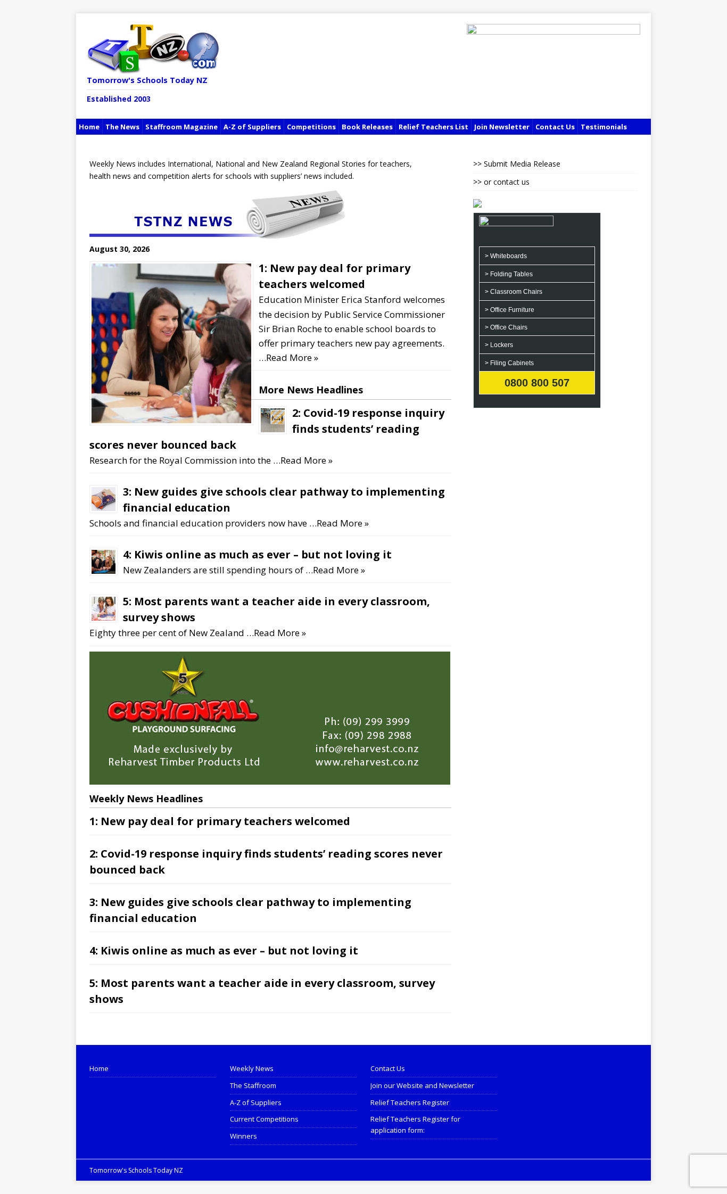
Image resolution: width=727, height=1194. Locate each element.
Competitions (311, 126)
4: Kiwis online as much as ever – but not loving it (257, 554)
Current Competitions (264, 1119)
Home (89, 126)
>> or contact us (501, 182)
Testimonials (604, 126)
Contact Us (555, 126)
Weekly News (252, 1068)
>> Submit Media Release (516, 164)
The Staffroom (253, 1085)
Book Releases (367, 126)
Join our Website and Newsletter (422, 1085)
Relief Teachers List (433, 126)
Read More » (292, 357)
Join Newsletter (502, 126)
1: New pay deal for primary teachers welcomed (219, 821)
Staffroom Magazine (181, 126)
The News (122, 126)
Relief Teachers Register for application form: (415, 1124)
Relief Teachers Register (409, 1102)
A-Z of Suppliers (252, 126)
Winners (243, 1136)
